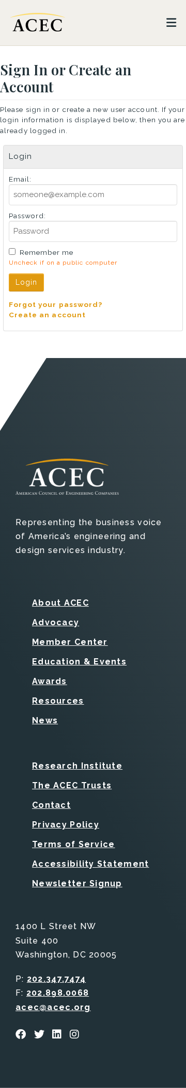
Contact (51, 805)
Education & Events (79, 662)
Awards (49, 681)
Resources (58, 701)
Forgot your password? (56, 304)
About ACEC (60, 603)
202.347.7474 (56, 979)
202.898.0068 (57, 993)
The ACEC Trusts (72, 785)
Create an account (47, 315)
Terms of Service (73, 844)
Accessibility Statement (90, 864)
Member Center (70, 642)
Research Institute (77, 766)
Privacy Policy (65, 825)
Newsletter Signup (77, 883)
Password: (28, 216)
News (45, 720)
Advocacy (55, 622)
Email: (20, 179)
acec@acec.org (53, 1007)
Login (27, 282)
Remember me (47, 252)
